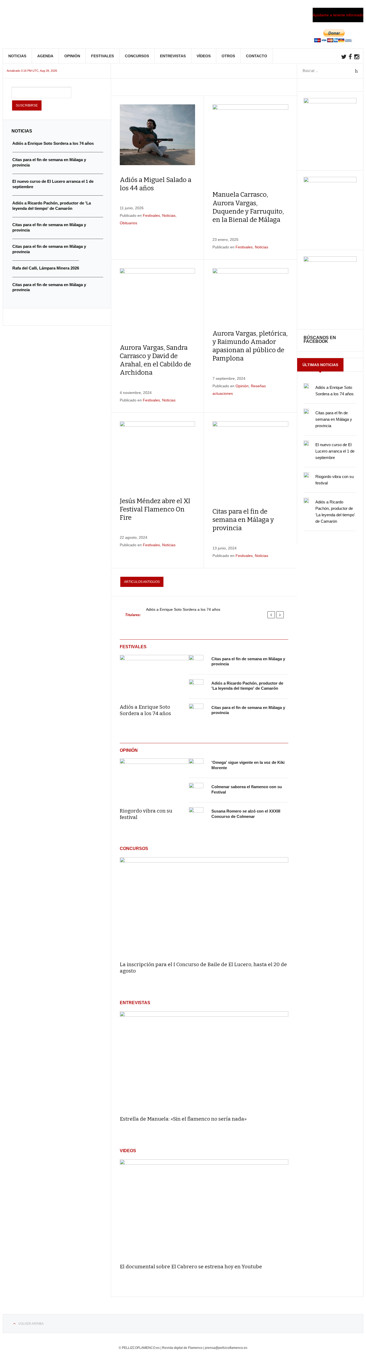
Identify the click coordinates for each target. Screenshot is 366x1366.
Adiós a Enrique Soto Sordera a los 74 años (183, 610)
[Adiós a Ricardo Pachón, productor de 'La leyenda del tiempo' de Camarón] (196, 686)
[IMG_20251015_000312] (330, 102)
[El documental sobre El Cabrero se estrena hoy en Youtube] (204, 1209)
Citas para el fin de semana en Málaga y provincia (243, 520)
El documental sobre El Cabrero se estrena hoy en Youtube (191, 1266)
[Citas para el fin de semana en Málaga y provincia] (196, 662)
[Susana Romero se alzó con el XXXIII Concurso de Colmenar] (196, 814)
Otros (228, 56)
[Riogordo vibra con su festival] (154, 779)
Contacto (256, 56)
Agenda (45, 56)
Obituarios (128, 223)
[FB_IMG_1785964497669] (330, 181)
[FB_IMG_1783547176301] (330, 260)
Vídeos (204, 56)
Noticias (17, 56)
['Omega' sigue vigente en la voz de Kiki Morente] (196, 765)
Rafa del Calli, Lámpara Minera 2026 (45, 268)
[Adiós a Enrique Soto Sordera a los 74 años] (154, 676)
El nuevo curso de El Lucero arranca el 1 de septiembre (334, 451)
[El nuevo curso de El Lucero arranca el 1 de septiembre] (306, 443)
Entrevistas (173, 56)
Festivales (102, 56)
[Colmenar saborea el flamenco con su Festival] (196, 790)
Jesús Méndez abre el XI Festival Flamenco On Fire (155, 509)
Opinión (72, 56)
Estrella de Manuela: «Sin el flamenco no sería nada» (183, 1119)
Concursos (137, 56)
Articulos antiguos (142, 582)
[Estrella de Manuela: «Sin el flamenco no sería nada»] (204, 1061)
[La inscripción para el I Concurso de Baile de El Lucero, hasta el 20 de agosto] (204, 907)
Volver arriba (31, 1324)
